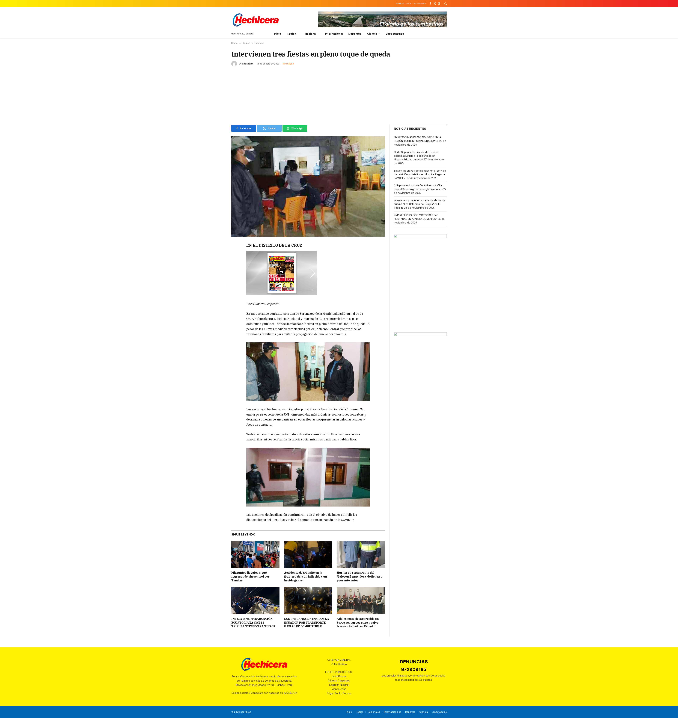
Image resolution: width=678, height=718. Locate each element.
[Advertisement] (339, 95)
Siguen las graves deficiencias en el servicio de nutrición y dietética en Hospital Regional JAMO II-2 (420, 174)
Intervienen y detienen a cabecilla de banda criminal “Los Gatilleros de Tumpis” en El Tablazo (419, 204)
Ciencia (372, 33)
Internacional (334, 33)
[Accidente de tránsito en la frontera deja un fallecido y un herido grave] (308, 554)
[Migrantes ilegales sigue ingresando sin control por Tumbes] (255, 554)
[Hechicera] (255, 20)
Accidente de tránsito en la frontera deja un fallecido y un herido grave (305, 576)
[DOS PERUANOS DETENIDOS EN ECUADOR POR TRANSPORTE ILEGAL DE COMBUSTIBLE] (308, 600)
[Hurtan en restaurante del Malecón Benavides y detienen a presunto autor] (361, 554)
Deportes (354, 33)
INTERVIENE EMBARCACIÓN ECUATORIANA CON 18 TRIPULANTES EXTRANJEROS (253, 622)
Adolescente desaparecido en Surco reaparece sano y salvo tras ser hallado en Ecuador (358, 622)
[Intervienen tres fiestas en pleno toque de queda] (308, 186)
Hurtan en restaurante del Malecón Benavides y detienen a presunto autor (359, 576)
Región (291, 33)
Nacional (311, 33)
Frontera (288, 64)
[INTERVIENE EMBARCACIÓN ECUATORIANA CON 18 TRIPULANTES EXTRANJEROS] (255, 600)
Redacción (247, 63)
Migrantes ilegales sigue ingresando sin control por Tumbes (250, 576)
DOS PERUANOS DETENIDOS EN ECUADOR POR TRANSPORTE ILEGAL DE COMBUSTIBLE (306, 622)
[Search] (445, 3)
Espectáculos (395, 33)
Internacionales (392, 711)
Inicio (277, 33)
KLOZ (248, 711)
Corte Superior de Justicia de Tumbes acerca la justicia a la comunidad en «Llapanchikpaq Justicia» (416, 156)
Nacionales (374, 711)
